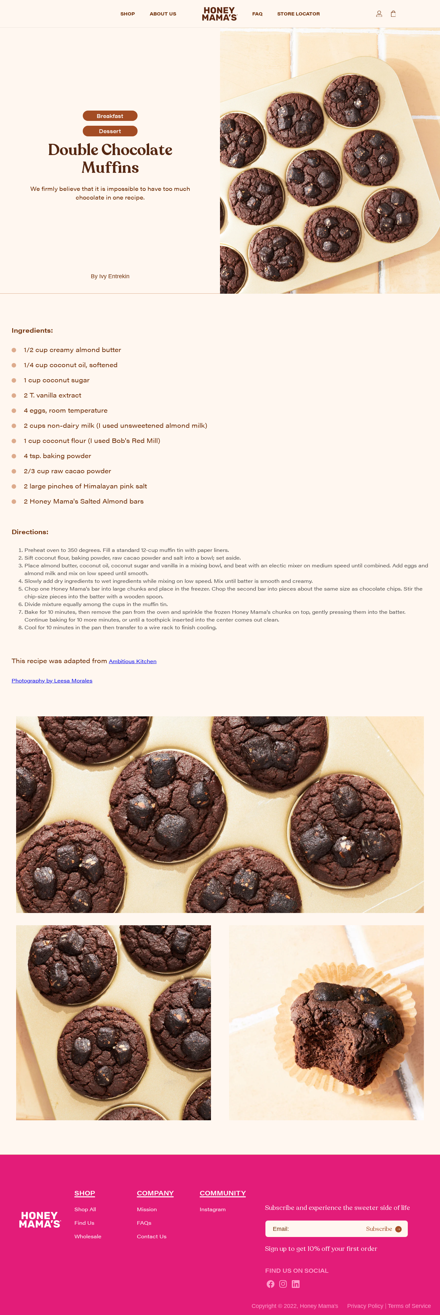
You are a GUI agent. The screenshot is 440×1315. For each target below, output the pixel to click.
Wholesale (87, 1236)
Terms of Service (409, 1306)
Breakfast (110, 116)
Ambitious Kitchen (133, 661)
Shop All (85, 1209)
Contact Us (152, 1236)
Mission (147, 1209)
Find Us (84, 1222)
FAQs (144, 1222)
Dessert (110, 131)
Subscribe (379, 1229)
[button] (43, 14)
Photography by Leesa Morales (52, 680)
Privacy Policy (365, 1306)
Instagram (213, 1209)
